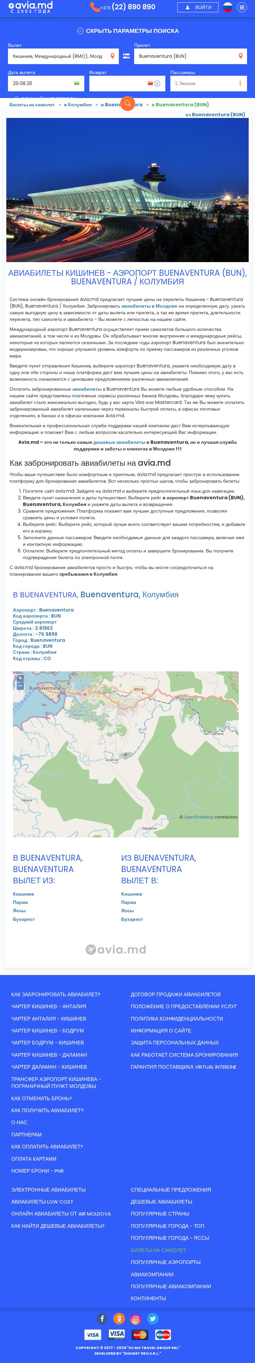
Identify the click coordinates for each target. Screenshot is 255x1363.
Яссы (19, 910)
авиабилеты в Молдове (149, 306)
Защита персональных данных (175, 1042)
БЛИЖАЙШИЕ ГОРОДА (48, 99)
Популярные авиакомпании (171, 1286)
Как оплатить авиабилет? (47, 1146)
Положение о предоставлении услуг (184, 1006)
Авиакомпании (152, 1274)
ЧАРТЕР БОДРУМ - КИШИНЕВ (47, 1042)
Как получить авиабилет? (47, 1110)
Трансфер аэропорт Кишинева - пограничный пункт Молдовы (56, 1083)
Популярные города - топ (167, 1225)
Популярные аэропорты (166, 1262)
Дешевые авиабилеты (161, 1201)
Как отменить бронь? (41, 1098)
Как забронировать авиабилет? (55, 994)
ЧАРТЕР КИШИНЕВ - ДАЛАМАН (49, 1054)
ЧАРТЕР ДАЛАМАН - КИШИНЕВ (49, 1066)
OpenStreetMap (198, 817)
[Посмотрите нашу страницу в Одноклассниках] (119, 1319)
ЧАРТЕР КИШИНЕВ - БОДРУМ (47, 1030)
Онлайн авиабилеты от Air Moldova (61, 1213)
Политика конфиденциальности (177, 1018)
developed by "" (127, 1353)
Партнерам (26, 1134)
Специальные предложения (171, 1189)
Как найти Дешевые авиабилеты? (58, 1225)
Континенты (148, 1298)
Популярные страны (160, 1213)
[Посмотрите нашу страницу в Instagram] (136, 1319)
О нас (19, 1122)
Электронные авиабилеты (48, 1189)
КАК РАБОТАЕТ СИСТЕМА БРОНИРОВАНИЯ (184, 1054)
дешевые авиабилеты (119, 442)
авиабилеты (87, 389)
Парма (20, 902)
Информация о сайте (161, 1030)
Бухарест (24, 919)
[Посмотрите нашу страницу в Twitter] (153, 1319)
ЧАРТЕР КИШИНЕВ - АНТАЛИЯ (48, 1006)
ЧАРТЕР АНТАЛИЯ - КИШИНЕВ (48, 1018)
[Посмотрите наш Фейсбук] (102, 1319)
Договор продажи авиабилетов (176, 994)
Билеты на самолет (158, 1250)
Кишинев (23, 894)
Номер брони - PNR (37, 1170)
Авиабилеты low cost (42, 1201)
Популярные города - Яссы (170, 1237)
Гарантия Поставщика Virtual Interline (183, 1066)
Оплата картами (33, 1158)
